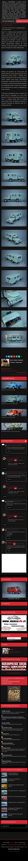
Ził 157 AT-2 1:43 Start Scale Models (17, 796)
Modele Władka (6, 723)
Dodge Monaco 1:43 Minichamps (16, 802)
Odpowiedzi (6, 455)
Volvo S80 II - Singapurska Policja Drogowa (12, 724)
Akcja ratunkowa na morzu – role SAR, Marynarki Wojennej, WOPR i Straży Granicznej (13, 713)
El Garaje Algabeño (7, 738)
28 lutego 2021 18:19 (21, 474)
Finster (11, 649)
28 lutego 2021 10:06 (18, 445)
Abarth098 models (7, 727)
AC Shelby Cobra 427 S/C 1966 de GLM (11, 734)
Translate (18, 640)
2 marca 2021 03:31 (14, 530)
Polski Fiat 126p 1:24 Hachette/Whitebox (13, 774)
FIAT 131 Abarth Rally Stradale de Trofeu (11, 739)
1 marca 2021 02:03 (17, 502)
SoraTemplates (11, 844)
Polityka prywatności (14, 851)
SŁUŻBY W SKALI (6, 711)
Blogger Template (21, 844)
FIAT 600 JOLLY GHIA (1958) (8, 744)
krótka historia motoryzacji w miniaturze (12, 717)
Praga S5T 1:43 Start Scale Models (8, 389)
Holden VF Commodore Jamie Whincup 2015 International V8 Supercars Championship (12, 729)
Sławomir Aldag (11, 473)
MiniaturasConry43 (7, 755)
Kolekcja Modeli (6, 747)
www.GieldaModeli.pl (14, 673)
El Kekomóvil (5, 733)
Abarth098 (10, 445)
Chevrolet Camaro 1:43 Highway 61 (17, 790)
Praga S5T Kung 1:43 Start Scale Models (9, 403)
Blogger (12, 842)
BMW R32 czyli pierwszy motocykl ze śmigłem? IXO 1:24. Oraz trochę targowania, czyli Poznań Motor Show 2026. (14, 750)
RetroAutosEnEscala (7, 743)
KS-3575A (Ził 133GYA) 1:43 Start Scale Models (10, 431)
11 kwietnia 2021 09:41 (20, 544)
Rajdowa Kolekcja (6, 761)
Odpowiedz (9, 451)
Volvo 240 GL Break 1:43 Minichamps (14, 779)
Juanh (9, 529)
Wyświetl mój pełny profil (14, 652)
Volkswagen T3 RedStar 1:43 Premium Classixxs (15, 809)
